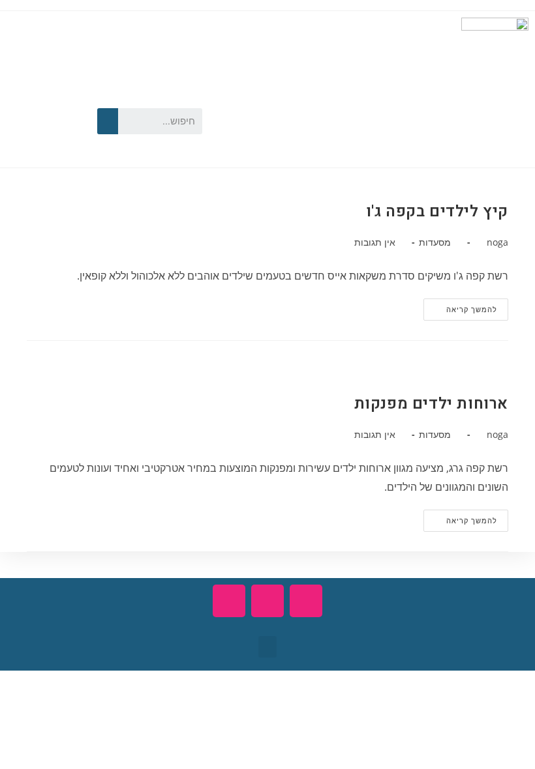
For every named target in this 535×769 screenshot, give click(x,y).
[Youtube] (23, 98)
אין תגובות (374, 242)
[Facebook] (60, 98)
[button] (267, 647)
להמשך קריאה (460, 306)
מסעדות (435, 242)
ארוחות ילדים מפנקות (431, 403)
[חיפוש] (107, 121)
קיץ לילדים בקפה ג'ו (437, 211)
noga (497, 242)
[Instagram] (23, 139)
